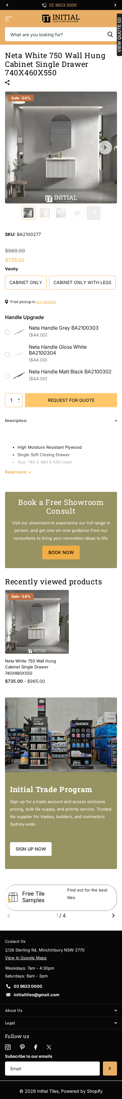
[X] (49, 1047)
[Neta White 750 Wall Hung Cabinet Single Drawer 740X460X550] (37, 622)
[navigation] (7, 5)
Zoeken (110, 34)
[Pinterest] (22, 1047)
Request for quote (71, 400)
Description (16, 420)
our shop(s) (46, 301)
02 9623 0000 (63, 4)
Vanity (11, 268)
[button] (20, 395)
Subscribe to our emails (28, 1056)
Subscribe (110, 1069)
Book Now (61, 552)
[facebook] (35, 1047)
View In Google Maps (26, 957)
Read (16, 471)
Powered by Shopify (82, 1091)
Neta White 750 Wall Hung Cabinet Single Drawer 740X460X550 (30, 667)
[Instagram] (8, 1047)
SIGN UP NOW (31, 849)
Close (61, 1010)
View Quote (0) (119, 34)
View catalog (8, 18)
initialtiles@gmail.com (36, 994)
